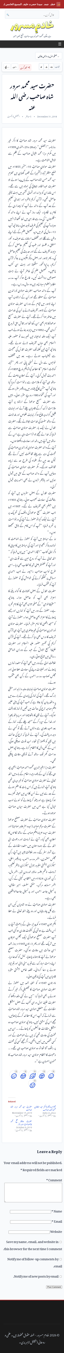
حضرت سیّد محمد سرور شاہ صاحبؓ (21, 1107)
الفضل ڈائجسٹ (13, 116)
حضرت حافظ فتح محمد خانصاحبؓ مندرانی (21, 1122)
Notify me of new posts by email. (36, 1275)
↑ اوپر (15, 66)
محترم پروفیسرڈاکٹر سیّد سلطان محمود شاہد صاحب (45, 1107)
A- (46, 66)
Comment (54, 1179)
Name (57, 1210)
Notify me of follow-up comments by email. (34, 1261)
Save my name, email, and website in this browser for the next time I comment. (32, 1244)
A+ (51, 66)
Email (57, 1220)
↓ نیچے (7, 66)
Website (56, 1231)
